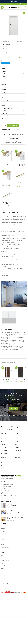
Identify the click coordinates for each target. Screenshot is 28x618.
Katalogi (2, 571)
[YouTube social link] (8, 583)
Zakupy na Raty (4, 531)
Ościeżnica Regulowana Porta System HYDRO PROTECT (20, 164)
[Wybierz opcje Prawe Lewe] (13, 79)
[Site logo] (14, 7)
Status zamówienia (5, 547)
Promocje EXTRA (4, 544)
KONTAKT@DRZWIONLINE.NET (7, 4)
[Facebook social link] (2, 583)
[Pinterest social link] (10, 583)
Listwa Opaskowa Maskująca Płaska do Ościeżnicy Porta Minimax (20, 184)
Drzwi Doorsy (4, 450)
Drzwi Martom (18, 450)
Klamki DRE (17, 457)
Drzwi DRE (3, 433)
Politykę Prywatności (11, 415)
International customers (6, 565)
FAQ (2, 536)
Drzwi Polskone (4, 444)
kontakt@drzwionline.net (10, 495)
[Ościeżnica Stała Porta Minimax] (7, 175)
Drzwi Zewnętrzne (18, 465)
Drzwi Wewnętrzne (11, 41)
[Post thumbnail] (3, 505)
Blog (2, 563)
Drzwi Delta (17, 433)
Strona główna (4, 41)
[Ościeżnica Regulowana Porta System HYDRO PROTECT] (20, 156)
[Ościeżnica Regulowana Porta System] (7, 156)
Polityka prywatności (5, 560)
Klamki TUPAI (4, 460)
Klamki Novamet (18, 460)
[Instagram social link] (5, 583)
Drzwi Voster (3, 441)
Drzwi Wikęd (17, 436)
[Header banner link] (13, 1)
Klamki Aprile (3, 462)
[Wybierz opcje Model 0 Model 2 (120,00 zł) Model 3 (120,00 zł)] (13, 68)
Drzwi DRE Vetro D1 (7, 379)
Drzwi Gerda (17, 441)
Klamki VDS (3, 457)
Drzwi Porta (19, 41)
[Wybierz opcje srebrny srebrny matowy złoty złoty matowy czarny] (13, 110)
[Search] (6, 7)
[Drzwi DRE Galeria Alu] (20, 372)
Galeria (2, 568)
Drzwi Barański (4, 453)
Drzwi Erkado (4, 438)
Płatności (3, 528)
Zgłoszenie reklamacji (5, 573)
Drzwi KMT (17, 438)
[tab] (5, 134)
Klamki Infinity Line (5, 465)
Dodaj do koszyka (12, 125)
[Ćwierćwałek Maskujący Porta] (7, 195)
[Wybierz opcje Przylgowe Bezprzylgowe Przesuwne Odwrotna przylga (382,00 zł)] (13, 89)
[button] (12, 370)
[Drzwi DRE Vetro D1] (7, 372)
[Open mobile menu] (2, 7)
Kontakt (2, 555)
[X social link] (4, 583)
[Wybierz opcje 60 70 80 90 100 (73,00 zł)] (13, 73)
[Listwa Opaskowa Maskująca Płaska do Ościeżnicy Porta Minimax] (20, 175)
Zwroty (2, 539)
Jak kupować (3, 526)
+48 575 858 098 (8, 494)
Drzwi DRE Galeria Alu (20, 379)
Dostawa (3, 534)
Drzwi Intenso (4, 447)
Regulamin (3, 557)
